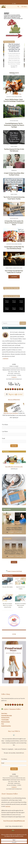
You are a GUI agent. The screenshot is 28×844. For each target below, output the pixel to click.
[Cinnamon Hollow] (3, 7)
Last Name (5, 431)
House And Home (14, 120)
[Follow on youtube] (13, 389)
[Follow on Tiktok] (8, 389)
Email (3, 438)
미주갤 (14, 634)
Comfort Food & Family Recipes (14, 96)
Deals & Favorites (6, 726)
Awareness (14, 170)
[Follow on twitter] (18, 389)
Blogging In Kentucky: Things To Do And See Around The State (7, 605)
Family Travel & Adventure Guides (14, 267)
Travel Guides (5, 719)
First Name (5, 424)
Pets (2, 723)
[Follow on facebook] (15, 389)
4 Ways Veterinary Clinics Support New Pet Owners (14, 528)
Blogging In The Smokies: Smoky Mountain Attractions (20, 605)
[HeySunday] (14, 504)
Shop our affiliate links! (14, 399)
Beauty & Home (5, 721)
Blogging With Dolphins (7, 587)
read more (5, 358)
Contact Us (14, 377)
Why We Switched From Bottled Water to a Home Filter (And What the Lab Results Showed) (14, 47)
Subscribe (14, 445)
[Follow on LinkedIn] (20, 389)
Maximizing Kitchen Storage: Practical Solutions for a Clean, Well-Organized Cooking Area (14, 551)
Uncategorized (7, 514)
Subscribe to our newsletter (10, 413)
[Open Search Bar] (18, 7)
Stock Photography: (14, 820)
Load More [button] (14, 276)
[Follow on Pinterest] (10, 389)
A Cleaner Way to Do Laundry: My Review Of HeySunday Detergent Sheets (14, 222)
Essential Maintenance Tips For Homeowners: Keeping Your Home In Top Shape (14, 125)
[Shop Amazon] (22, 389)
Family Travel (14, 146)
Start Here (4, 713)
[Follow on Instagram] (6, 389)
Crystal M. (12, 532)
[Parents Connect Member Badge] (14, 626)
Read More (13, 67)
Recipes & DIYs (5, 717)
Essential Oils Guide (6, 715)
